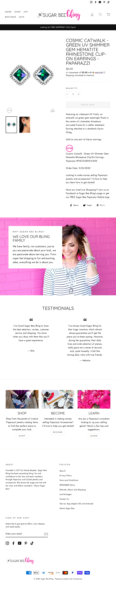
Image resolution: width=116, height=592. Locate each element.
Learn (94, 436)
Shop (18, 11)
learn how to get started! (82, 182)
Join (21, 17)
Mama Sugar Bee (67, 508)
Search (62, 470)
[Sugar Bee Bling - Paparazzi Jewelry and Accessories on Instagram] (7, 543)
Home (8, 11)
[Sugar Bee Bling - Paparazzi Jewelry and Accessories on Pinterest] (25, 543)
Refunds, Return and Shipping (73, 489)
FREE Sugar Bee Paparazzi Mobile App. (90, 197)
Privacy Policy (66, 475)
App (26, 11)
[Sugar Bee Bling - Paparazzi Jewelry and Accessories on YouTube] (19, 543)
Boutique (10, 17)
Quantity (72, 88)
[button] (88, 72)
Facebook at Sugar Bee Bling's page (84, 193)
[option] (58, 27)
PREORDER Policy (67, 485)
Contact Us (64, 499)
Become (58, 432)
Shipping (70, 75)
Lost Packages (65, 494)
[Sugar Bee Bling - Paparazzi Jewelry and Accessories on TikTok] (32, 543)
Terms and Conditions (69, 480)
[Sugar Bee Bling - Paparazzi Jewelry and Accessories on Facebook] (13, 543)
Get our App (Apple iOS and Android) (76, 503)
